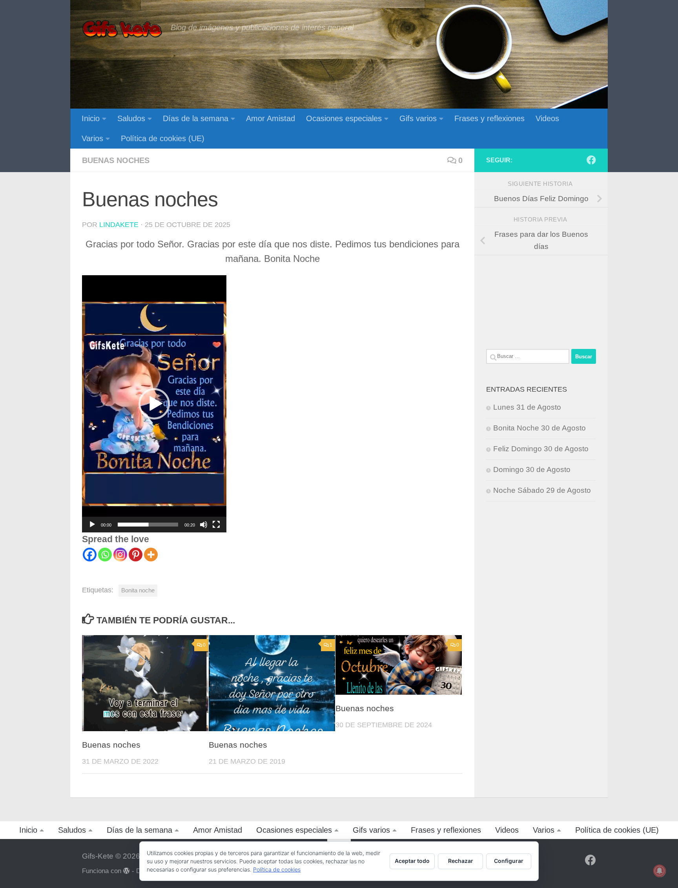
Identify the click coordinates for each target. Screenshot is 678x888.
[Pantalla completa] (216, 524)
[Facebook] (90, 554)
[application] (154, 403)
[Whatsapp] (105, 554)
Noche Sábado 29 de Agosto (542, 490)
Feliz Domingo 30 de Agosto (541, 449)
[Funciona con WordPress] (126, 871)
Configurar (508, 860)
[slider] (148, 525)
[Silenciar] (204, 524)
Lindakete (119, 225)
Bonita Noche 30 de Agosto (539, 428)
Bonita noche (138, 590)
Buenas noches (115, 160)
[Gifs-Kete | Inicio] (122, 29)
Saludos (131, 118)
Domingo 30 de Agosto (531, 469)
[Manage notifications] (659, 870)
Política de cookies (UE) (162, 138)
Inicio (91, 118)
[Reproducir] (92, 524)
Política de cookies (277, 869)
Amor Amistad (270, 118)
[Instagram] (120, 554)
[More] (151, 554)
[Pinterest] (135, 554)
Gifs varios (418, 118)
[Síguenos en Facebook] (591, 160)
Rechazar (460, 860)
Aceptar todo (412, 860)
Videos (547, 118)
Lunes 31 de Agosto (527, 407)
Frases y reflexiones (489, 118)
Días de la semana (195, 118)
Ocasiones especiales (344, 118)
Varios (92, 138)
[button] (154, 403)
